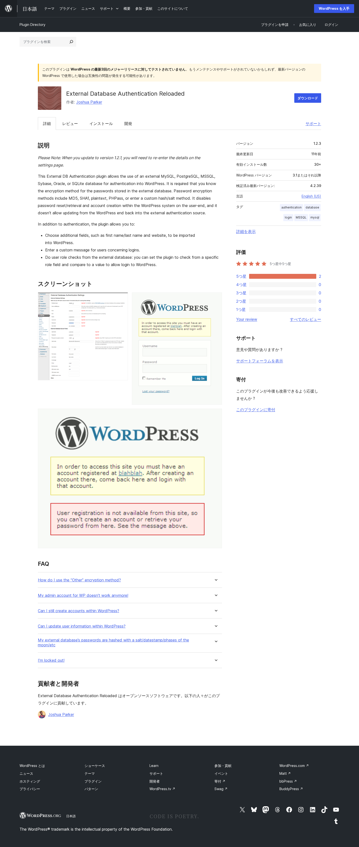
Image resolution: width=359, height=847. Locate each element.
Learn (153, 766)
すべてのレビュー (305, 319)
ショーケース (94, 766)
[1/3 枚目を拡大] (121, 299)
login (288, 217)
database (312, 207)
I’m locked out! (51, 660)
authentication (291, 207)
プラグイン (93, 781)
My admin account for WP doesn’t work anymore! (83, 595)
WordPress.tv (162, 789)
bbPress (288, 781)
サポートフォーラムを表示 (259, 360)
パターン (91, 789)
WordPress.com (294, 766)
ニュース (26, 773)
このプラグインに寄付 (255, 409)
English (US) (311, 196)
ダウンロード (307, 98)
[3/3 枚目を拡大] (215, 415)
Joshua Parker (89, 102)
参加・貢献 (223, 766)
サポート (313, 123)
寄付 (219, 781)
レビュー (70, 123)
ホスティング (30, 781)
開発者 (154, 781)
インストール (101, 123)
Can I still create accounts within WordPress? (78, 611)
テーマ (89, 773)
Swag (221, 789)
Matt (285, 773)
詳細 (47, 123)
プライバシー (30, 789)
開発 (128, 123)
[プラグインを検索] (71, 42)
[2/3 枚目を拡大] (215, 299)
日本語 (71, 816)
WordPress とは (32, 766)
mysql (314, 217)
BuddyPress (291, 789)
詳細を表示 (246, 231)
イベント (221, 773)
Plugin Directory (32, 24)
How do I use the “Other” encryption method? (79, 580)
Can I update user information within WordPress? (82, 626)
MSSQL (301, 217)
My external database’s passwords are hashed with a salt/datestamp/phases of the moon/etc (113, 642)
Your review (246, 319)
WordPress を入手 (334, 8)
